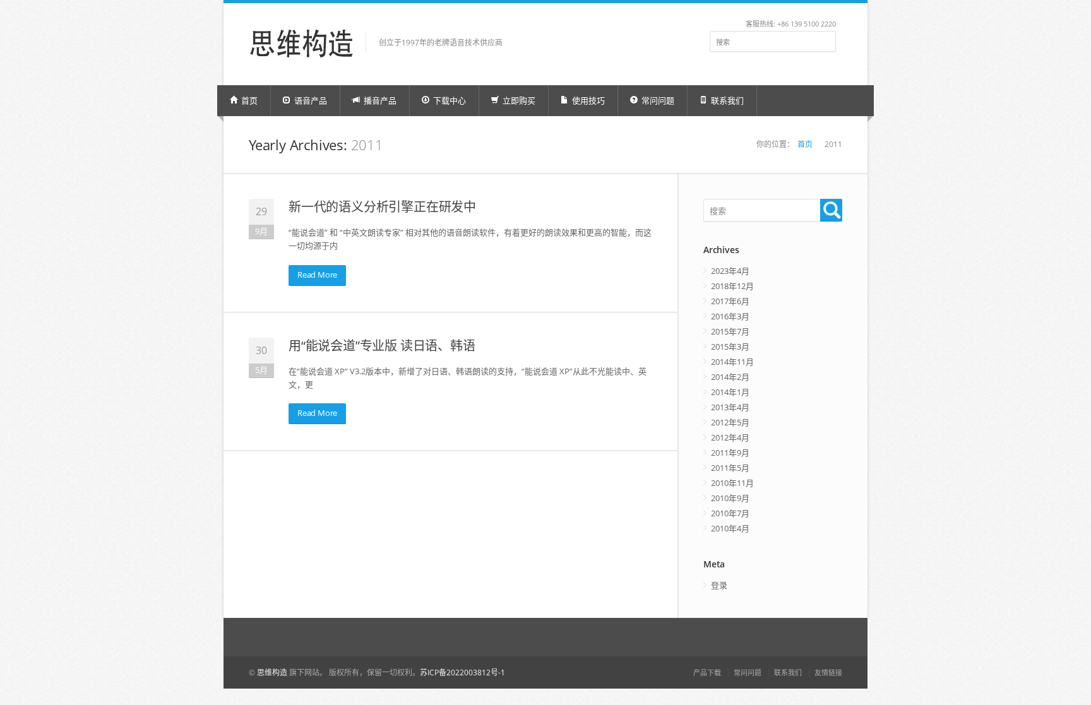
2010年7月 (730, 513)
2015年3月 (730, 346)
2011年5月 (730, 467)
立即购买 (518, 100)
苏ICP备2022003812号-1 (462, 672)
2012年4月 (730, 437)
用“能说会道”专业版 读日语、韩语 (382, 345)
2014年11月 (732, 361)
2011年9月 (730, 452)
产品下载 (707, 672)
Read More (317, 274)
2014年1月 (730, 392)
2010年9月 (730, 498)
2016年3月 (730, 316)
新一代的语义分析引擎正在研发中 (382, 206)
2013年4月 (730, 407)
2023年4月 (730, 270)
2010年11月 (732, 483)
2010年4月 (730, 528)
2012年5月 (730, 422)
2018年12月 (732, 286)
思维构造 (272, 672)
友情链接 (828, 672)
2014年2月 (730, 376)
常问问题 (747, 672)
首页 (248, 100)
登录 (719, 585)
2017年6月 (730, 301)
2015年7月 (730, 331)
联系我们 (726, 100)
